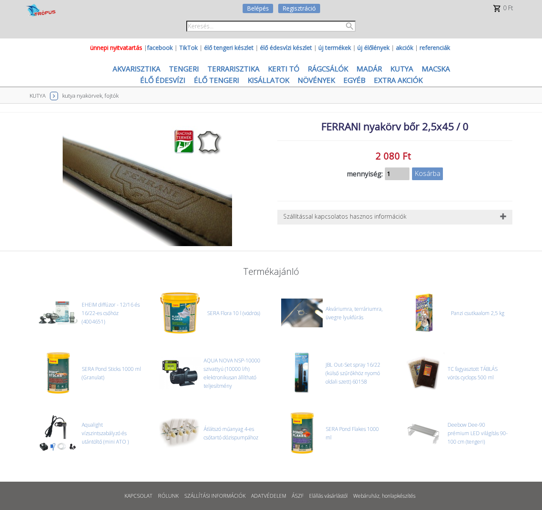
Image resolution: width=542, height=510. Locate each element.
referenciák (435, 48)
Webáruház (366, 495)
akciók (404, 48)
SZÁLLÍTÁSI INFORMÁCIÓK (215, 495)
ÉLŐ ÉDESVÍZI (162, 80)
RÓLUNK (168, 495)
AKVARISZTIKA (136, 69)
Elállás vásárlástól (328, 495)
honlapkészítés (398, 495)
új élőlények (373, 48)
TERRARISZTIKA (233, 69)
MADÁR (369, 69)
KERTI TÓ (283, 69)
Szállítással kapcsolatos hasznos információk (344, 216)
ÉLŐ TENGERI (216, 80)
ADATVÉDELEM (268, 495)
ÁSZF (298, 495)
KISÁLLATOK (268, 80)
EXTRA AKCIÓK (398, 80)
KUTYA (401, 69)
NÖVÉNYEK (316, 80)
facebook (160, 48)
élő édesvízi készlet (286, 48)
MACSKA (436, 69)
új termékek (334, 48)
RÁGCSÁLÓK (328, 69)
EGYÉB (354, 80)
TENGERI (184, 69)
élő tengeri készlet (229, 48)
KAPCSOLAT (138, 495)
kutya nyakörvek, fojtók (90, 95)
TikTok (188, 48)
